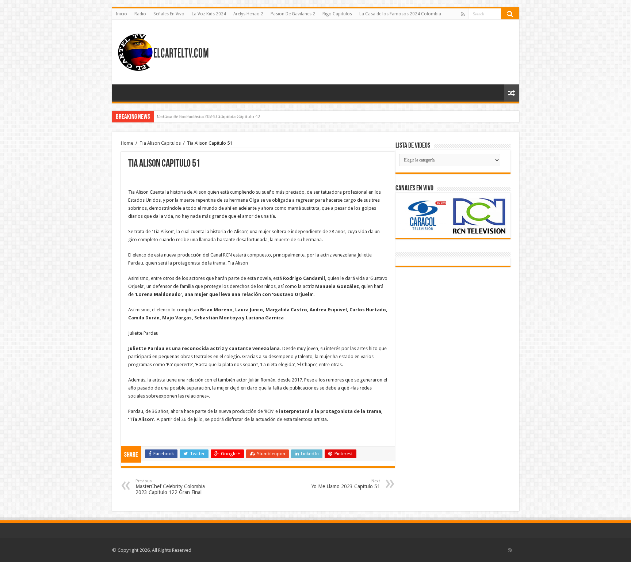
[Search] (510, 13)
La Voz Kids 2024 (209, 13)
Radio (140, 13)
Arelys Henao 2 (248, 13)
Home (127, 143)
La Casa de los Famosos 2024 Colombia (400, 13)
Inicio (121, 13)
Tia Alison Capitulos (160, 143)
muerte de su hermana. (299, 239)
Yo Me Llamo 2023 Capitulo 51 (345, 484)
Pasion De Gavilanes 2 (293, 13)
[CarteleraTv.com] (163, 51)
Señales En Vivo (168, 13)
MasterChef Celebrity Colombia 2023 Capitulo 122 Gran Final (170, 487)
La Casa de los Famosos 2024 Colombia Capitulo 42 (208, 116)
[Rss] (463, 14)
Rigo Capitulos (337, 13)
